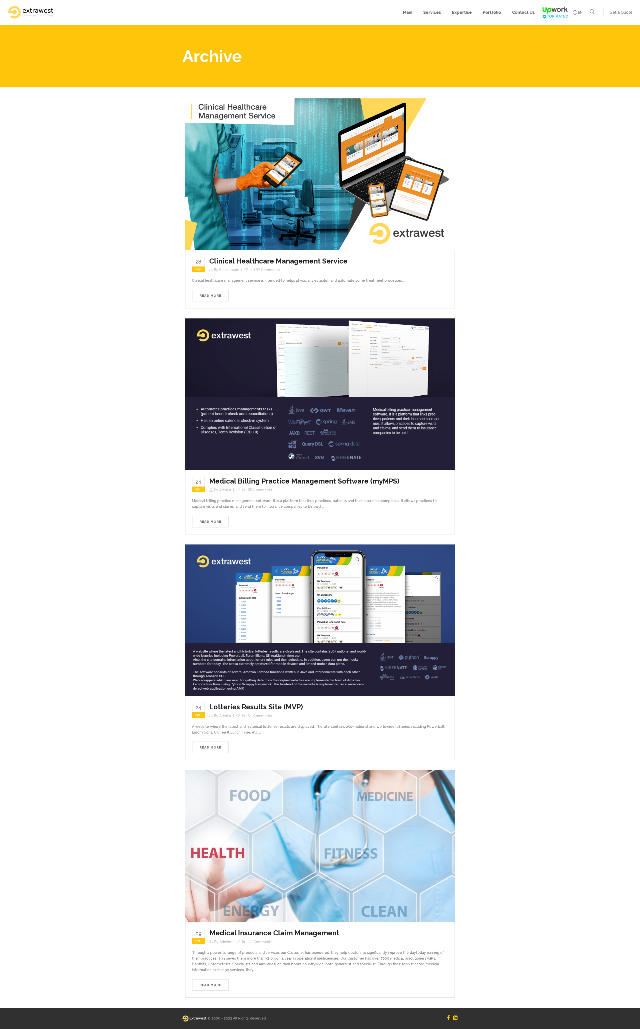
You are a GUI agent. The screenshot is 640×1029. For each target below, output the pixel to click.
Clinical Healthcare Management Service (278, 261)
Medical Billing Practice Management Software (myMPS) (304, 481)
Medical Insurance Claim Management (274, 933)
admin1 (225, 490)
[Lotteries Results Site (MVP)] (320, 620)
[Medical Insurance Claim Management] (320, 846)
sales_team (229, 270)
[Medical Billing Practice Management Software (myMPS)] (320, 394)
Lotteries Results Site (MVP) (256, 707)
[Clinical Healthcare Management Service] (320, 174)
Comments (270, 270)
